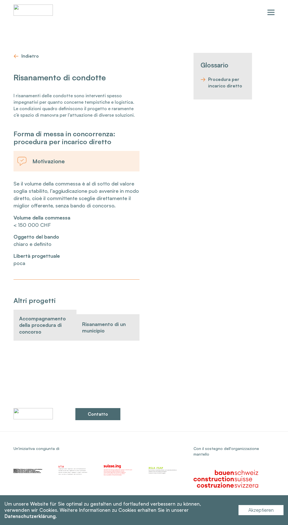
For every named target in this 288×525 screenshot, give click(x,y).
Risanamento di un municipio (104, 327)
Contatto (98, 414)
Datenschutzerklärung (30, 516)
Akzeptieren (261, 510)
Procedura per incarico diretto (225, 82)
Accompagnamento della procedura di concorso (42, 325)
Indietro (30, 56)
